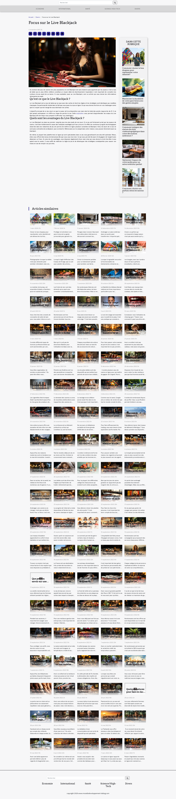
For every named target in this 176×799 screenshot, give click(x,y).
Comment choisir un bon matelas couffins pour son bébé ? (65, 665)
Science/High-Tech (112, 9)
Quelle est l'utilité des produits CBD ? (136, 635)
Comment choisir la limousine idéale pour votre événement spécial (89, 251)
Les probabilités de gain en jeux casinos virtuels (89, 637)
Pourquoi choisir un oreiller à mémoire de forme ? (88, 444)
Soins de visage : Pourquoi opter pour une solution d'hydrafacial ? (112, 306)
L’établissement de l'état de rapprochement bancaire (65, 610)
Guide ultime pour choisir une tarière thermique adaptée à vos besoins (65, 251)
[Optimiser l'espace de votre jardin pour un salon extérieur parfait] (133, 148)
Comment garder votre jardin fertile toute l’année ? (135, 471)
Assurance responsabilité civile (39, 637)
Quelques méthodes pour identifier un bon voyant (135, 610)
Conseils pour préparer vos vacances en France (63, 555)
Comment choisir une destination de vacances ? (65, 526)
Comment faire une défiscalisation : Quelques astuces (88, 665)
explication (80, 113)
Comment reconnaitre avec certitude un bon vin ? (64, 444)
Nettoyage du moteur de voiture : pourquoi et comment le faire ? (41, 417)
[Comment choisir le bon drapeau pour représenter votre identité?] (133, 57)
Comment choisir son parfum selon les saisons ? (133, 190)
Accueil (31, 17)
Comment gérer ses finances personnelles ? (111, 554)
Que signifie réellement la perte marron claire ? (39, 693)
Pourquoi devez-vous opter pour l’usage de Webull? (111, 417)
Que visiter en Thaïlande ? (110, 718)
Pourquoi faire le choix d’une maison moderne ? (41, 443)
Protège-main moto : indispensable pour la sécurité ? (111, 665)
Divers (137, 9)
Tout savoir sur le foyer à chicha (65, 331)
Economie (40, 9)
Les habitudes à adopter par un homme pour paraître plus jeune (88, 306)
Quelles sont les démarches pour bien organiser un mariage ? (88, 389)
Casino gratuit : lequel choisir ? (111, 469)
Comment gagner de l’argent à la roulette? (112, 361)
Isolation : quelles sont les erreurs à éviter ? (41, 526)
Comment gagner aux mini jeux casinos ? (135, 747)
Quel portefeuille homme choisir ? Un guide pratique (65, 637)
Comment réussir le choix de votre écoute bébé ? (88, 361)
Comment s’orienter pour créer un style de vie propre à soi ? (135, 555)
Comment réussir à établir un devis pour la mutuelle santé (112, 500)
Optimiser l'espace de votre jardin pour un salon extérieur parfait (132, 162)
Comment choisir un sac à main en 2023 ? (65, 305)
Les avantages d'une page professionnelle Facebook (40, 721)
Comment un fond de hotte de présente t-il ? (88, 581)
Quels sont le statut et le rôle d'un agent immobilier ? (110, 444)
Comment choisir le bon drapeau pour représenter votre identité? (133, 71)
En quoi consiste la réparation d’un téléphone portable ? (88, 417)
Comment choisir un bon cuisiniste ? (41, 497)
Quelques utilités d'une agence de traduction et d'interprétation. (135, 665)
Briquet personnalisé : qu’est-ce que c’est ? (135, 444)
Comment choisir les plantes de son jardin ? (88, 499)
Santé (87, 9)
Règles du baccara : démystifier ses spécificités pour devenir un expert (65, 582)
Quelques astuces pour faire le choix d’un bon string (135, 692)
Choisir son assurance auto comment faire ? (63, 693)
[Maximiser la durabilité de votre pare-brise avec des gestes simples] (133, 87)
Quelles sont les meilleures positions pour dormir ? (87, 527)
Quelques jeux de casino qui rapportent (111, 747)
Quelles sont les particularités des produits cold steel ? (135, 279)
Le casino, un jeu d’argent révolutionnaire (87, 609)
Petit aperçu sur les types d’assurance (134, 526)
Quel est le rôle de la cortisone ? (65, 414)
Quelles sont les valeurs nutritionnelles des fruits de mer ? (65, 279)
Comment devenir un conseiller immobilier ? (135, 361)
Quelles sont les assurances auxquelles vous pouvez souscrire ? (112, 610)
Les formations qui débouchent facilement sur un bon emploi (136, 721)
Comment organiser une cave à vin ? (65, 720)
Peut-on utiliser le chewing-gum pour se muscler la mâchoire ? (135, 306)
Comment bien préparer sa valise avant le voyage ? (135, 499)
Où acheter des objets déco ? (39, 359)
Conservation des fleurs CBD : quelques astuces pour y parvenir (112, 582)
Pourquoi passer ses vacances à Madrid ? (111, 526)
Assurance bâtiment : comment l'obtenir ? (88, 693)
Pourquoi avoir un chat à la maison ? (88, 552)
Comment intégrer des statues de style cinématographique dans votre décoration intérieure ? (133, 131)
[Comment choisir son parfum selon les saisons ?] (133, 177)
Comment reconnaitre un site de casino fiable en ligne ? (64, 500)
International (65, 9)
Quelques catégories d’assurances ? (86, 471)
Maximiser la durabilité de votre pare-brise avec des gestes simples (132, 101)
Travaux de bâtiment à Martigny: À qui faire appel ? (134, 417)
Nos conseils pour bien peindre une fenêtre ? (65, 361)
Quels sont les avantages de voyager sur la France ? (39, 610)
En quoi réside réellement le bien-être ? (86, 278)
